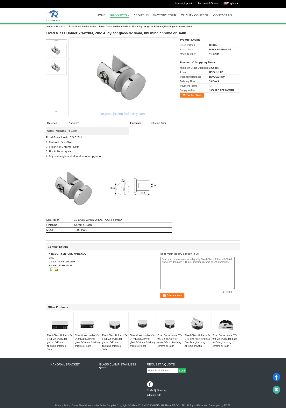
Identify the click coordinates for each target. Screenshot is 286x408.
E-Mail (151, 390)
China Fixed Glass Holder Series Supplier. (94, 405)
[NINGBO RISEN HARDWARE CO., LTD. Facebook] (150, 384)
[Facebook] (276, 376)
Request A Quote (207, 3)
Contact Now (194, 95)
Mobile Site (155, 395)
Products (118, 15)
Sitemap (161, 390)
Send (182, 370)
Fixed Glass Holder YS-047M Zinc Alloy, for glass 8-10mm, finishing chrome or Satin (142, 340)
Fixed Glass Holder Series (82, 26)
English (231, 3)
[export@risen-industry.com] (276, 389)
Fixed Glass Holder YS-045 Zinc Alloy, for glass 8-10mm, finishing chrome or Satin (224, 340)
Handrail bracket (65, 364)
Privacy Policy (62, 405)
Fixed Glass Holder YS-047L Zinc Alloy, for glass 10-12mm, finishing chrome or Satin (114, 342)
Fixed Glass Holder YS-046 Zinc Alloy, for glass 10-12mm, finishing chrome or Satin (197, 340)
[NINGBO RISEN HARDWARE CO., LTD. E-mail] (56, 270)
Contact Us (222, 15)
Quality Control (195, 15)
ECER (227, 405)
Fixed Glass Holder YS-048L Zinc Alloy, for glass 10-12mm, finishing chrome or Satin (59, 342)
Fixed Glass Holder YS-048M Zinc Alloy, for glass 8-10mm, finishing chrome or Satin (87, 340)
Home (101, 15)
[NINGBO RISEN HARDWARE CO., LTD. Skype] (51, 270)
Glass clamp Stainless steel (117, 366)
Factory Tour (164, 15)
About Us (141, 15)
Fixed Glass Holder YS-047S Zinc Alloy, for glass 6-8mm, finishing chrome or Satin (169, 340)
